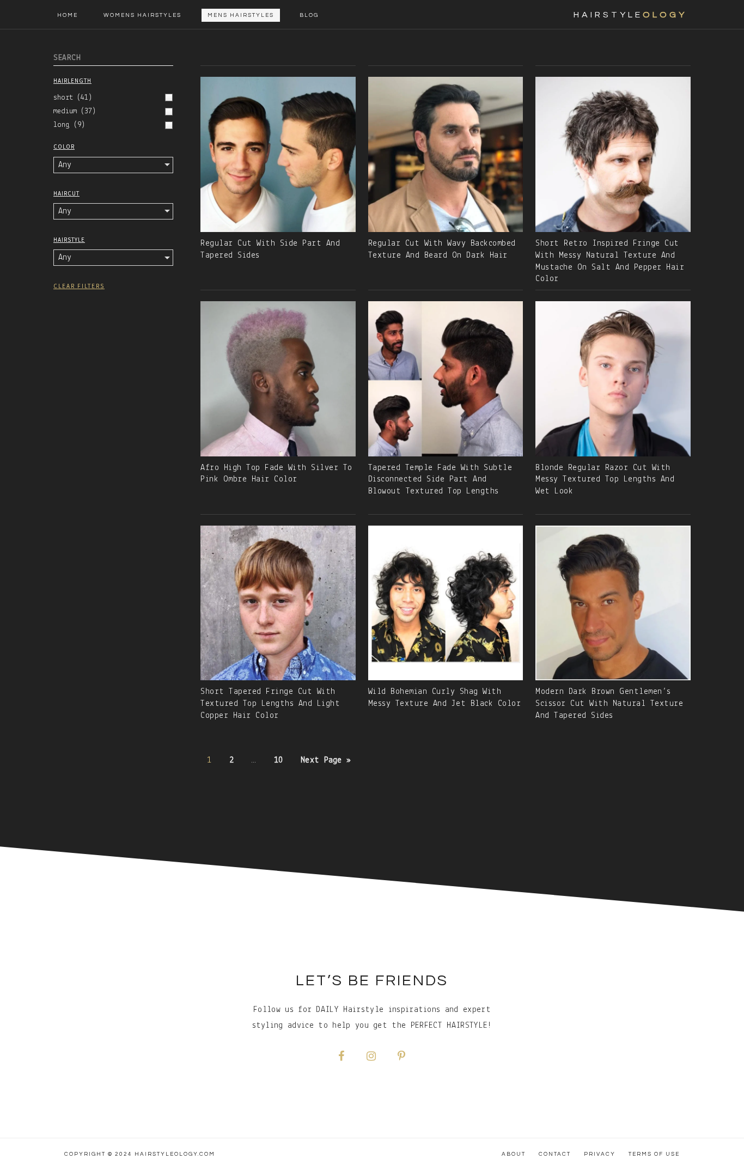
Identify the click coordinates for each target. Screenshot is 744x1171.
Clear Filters (79, 286)
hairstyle (630, 14)
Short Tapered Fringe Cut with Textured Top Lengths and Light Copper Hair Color (270, 703)
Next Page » (326, 760)
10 (278, 760)
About (514, 1154)
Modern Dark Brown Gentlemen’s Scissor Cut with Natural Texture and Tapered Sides (609, 703)
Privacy (599, 1154)
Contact (555, 1154)
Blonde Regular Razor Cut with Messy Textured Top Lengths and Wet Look (604, 479)
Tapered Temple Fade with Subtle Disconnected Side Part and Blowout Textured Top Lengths (440, 479)
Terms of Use (654, 1154)
